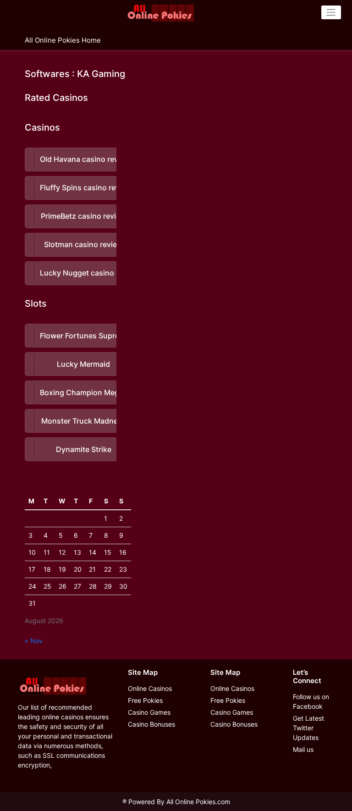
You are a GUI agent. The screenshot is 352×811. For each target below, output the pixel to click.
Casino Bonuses (151, 724)
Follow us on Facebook (311, 701)
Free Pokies (145, 700)
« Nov (34, 641)
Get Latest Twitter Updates (308, 727)
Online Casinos (150, 688)
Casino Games (149, 712)
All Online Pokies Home (63, 40)
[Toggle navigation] (331, 12)
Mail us (303, 749)
